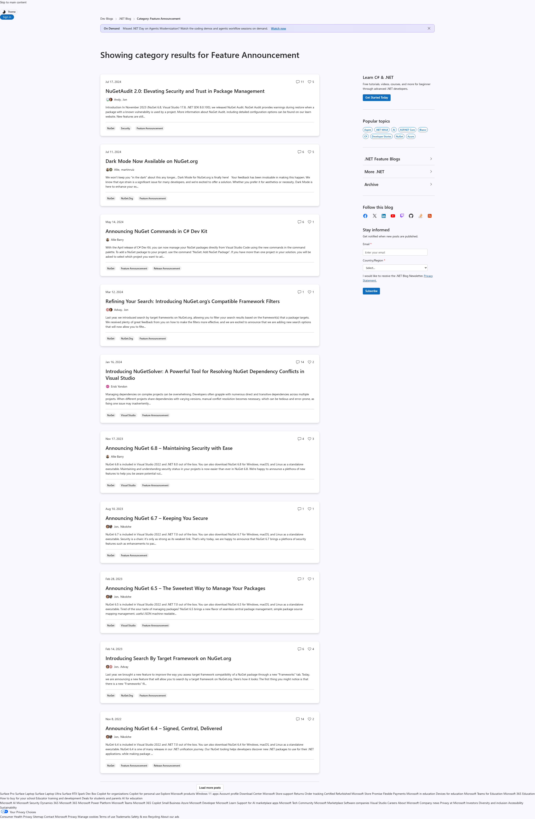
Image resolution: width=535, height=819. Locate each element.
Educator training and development (58, 798)
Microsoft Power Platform (94, 803)
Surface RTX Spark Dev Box (79, 794)
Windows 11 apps (207, 794)
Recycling (154, 817)
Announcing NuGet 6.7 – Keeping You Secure (157, 517)
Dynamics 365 (49, 803)
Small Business (171, 803)
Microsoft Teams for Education (483, 794)
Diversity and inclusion (493, 803)
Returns (299, 794)
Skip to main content (13, 2)
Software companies (356, 803)
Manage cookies (88, 817)
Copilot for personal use (144, 794)
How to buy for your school (17, 798)
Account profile (229, 794)
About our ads (170, 817)
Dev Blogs (106, 18)
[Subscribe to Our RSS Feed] (429, 215)
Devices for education (449, 794)
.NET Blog (125, 18)
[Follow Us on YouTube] (392, 215)
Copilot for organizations (113, 794)
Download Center (250, 794)
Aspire (367, 129)
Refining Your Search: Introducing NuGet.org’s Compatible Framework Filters (193, 301)
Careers (392, 803)
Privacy (73, 817)
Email (367, 244)
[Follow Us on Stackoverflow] (420, 215)
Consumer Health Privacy (16, 817)
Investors (472, 803)
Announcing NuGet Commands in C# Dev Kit (156, 231)
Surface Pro (7, 794)
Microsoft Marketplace (328, 803)
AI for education (132, 798)
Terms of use (107, 817)
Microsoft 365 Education (519, 794)
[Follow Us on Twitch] (402, 215)
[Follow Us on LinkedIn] (383, 215)
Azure (411, 136)
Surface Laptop (24, 794)
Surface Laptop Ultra (48, 794)
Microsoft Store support (278, 794)
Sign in (7, 17)
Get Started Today (376, 97)
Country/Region (374, 260)
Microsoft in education (420, 794)
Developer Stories (381, 136)
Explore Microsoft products (178, 794)
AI (394, 129)
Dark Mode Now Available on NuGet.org (152, 160)
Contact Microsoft (55, 817)
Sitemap (38, 817)
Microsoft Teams (122, 803)
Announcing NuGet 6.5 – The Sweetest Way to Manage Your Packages (185, 588)
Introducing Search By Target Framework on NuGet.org (168, 658)
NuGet (399, 136)
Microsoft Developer (202, 803)
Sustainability (8, 807)
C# (365, 136)
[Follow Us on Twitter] (374, 215)
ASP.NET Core (407, 129)
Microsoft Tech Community (296, 803)
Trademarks (123, 817)
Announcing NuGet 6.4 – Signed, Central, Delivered (164, 728)
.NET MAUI (382, 129)
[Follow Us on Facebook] (365, 215)
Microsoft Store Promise (367, 794)
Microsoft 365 (68, 803)
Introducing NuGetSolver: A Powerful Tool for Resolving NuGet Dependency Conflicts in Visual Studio (205, 374)
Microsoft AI (8, 803)
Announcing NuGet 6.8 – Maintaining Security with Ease (169, 447)
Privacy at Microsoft (452, 803)
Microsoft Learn (226, 803)
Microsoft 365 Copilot (147, 803)
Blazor (422, 129)
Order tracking (314, 794)
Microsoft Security (28, 803)
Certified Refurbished (337, 794)
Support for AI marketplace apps (257, 803)
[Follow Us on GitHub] (411, 215)
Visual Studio (378, 803)
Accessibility (515, 803)
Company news (429, 803)
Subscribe (371, 291)
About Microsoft (408, 803)
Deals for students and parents (101, 798)
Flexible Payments (394, 794)
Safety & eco (139, 817)
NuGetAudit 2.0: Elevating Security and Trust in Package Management (185, 90)
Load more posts (210, 788)
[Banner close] (429, 28)
